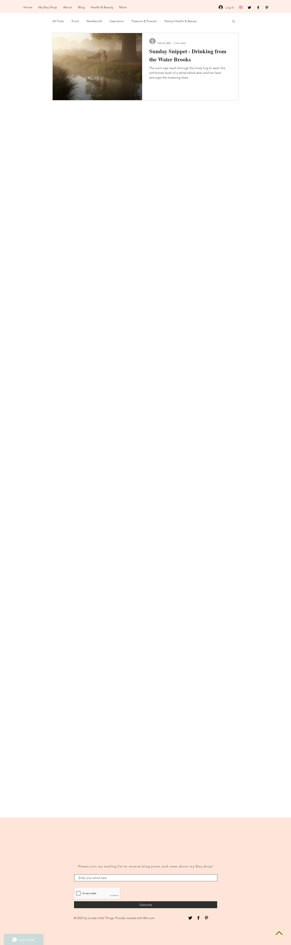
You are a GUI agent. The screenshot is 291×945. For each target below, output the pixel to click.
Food (75, 21)
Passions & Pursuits (144, 21)
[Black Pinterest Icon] (267, 7)
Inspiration (117, 21)
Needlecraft (94, 21)
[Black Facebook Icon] (258, 7)
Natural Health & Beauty (181, 21)
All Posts (58, 21)
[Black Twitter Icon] (249, 7)
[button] (233, 21)
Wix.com (149, 918)
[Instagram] (241, 7)
